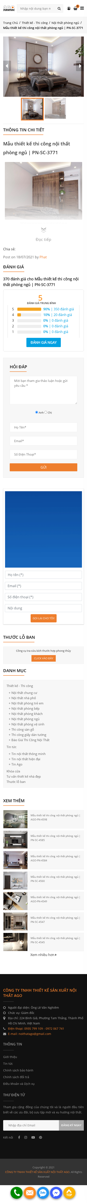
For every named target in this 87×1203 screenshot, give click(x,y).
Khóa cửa (13, 771)
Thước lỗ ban (16, 782)
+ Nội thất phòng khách (26, 714)
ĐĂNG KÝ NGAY (71, 1125)
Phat (43, 257)
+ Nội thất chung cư (23, 693)
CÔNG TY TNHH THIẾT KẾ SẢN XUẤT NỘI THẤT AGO (37, 1172)
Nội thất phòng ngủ (65, 23)
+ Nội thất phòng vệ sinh (26, 724)
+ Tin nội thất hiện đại (24, 759)
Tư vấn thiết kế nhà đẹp (24, 776)
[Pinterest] (40, 1137)
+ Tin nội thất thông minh (27, 754)
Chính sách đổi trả (16, 1077)
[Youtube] (33, 1137)
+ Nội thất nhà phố (22, 698)
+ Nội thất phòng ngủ (24, 719)
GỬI (43, 467)
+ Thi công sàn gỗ (21, 729)
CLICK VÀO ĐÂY (43, 658)
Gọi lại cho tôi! (43, 618)
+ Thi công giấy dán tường (27, 735)
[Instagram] (25, 1137)
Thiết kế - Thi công (35, 23)
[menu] (82, 8)
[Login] (69, 8)
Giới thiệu (10, 1057)
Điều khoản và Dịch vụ (19, 1084)
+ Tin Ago (15, 764)
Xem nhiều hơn (42, 954)
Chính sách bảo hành (18, 1070)
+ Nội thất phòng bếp (24, 708)
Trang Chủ (10, 23)
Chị (50, 412)
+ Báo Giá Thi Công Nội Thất (29, 740)
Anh (41, 412)
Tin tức (11, 747)
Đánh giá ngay (44, 342)
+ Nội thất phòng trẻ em (26, 703)
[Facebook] (19, 1137)
